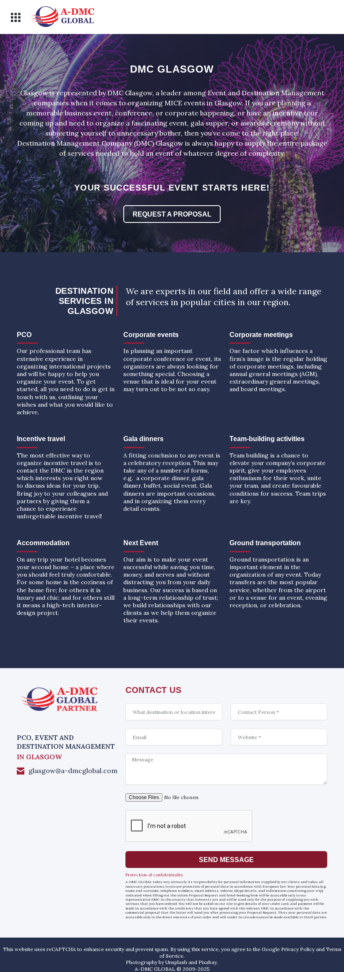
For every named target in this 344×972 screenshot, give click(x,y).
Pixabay (207, 962)
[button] (15, 17)
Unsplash (176, 962)
